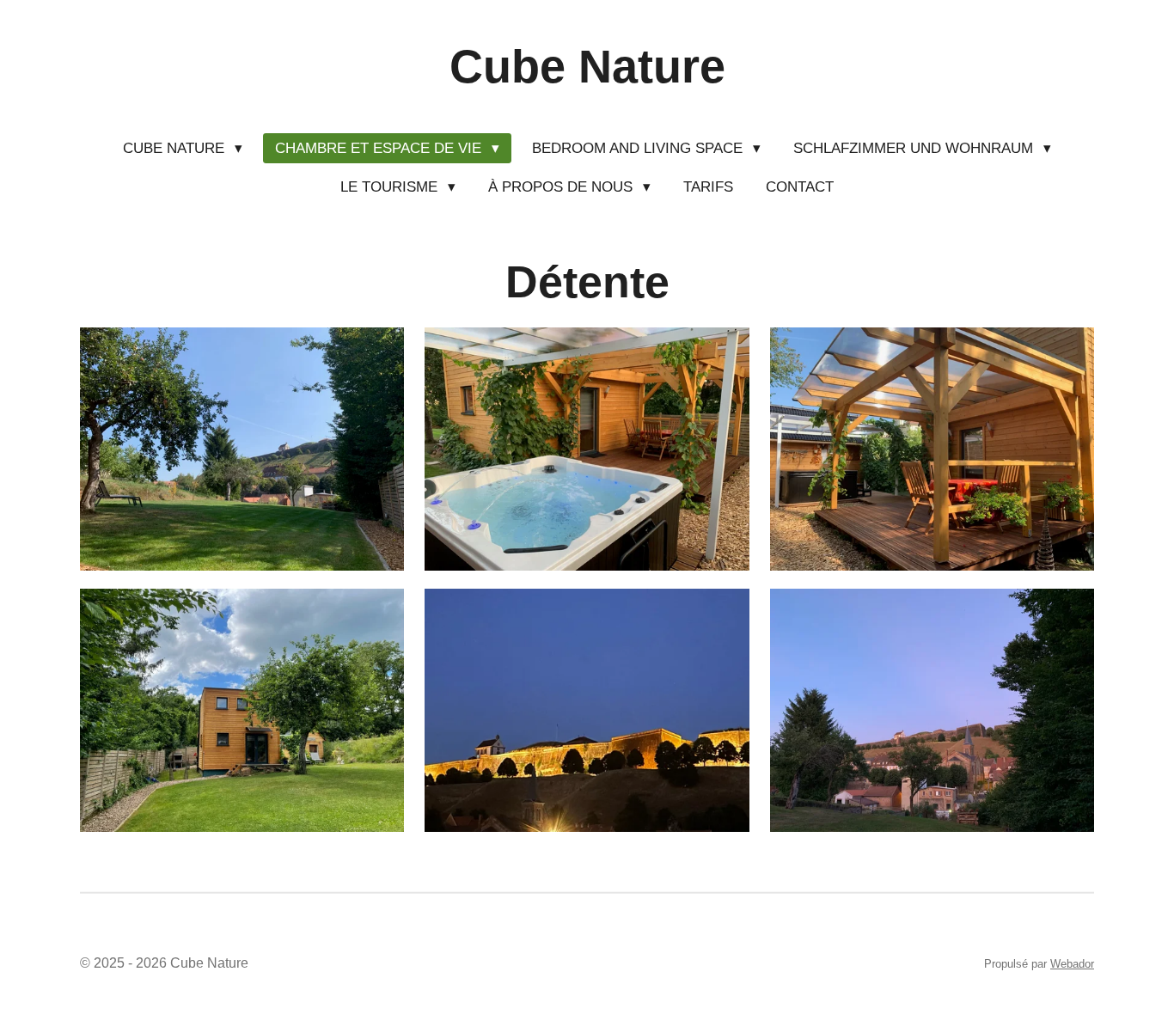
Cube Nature (587, 66)
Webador (1072, 963)
